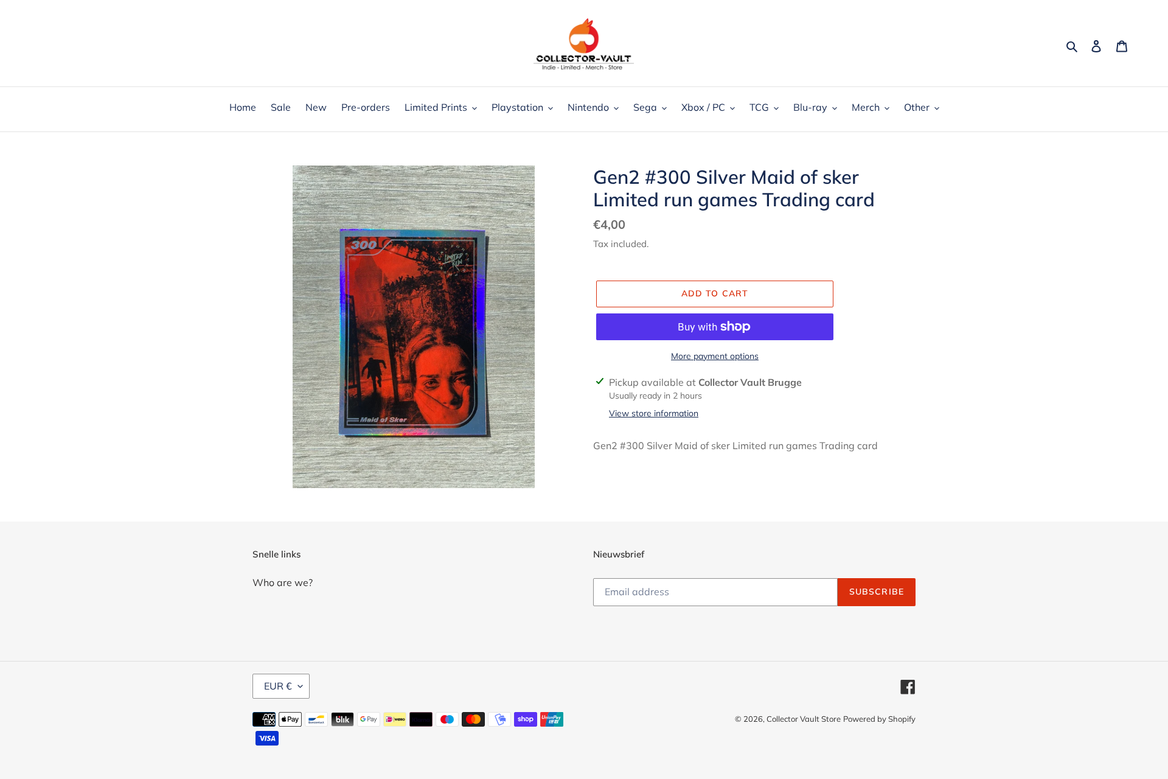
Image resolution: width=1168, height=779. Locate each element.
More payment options (715, 356)
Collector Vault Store (803, 719)
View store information (653, 413)
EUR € (278, 686)
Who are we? (282, 582)
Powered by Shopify (879, 719)
